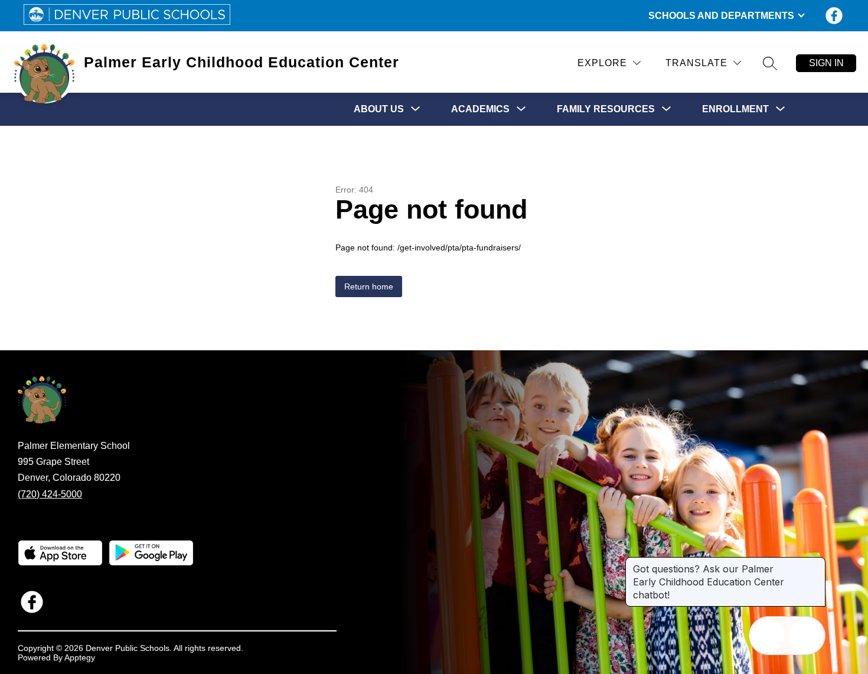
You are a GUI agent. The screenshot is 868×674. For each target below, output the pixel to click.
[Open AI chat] (806, 635)
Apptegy (79, 657)
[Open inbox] (768, 635)
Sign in (826, 63)
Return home (368, 286)
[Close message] (816, 563)
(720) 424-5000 (50, 494)
